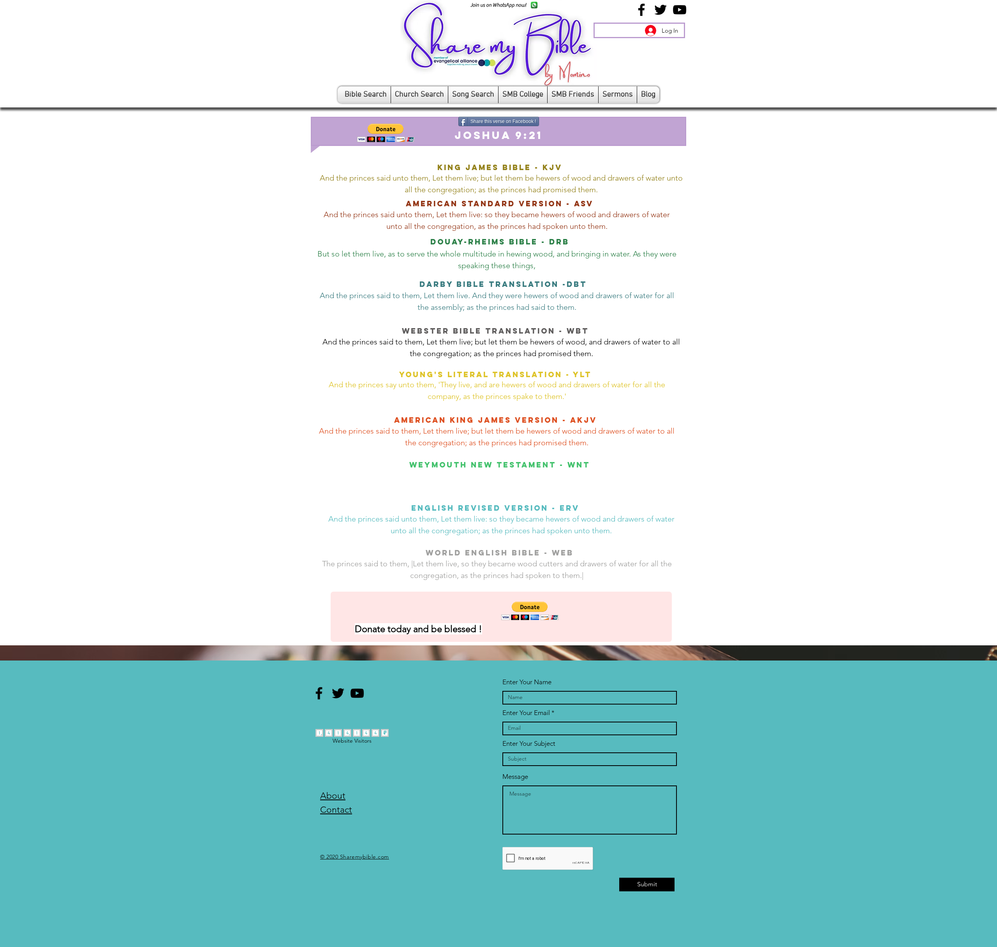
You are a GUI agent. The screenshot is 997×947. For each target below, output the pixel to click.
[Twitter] (660, 10)
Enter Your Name (526, 682)
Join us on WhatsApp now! (498, 5)
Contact (336, 810)
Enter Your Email (526, 713)
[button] (385, 133)
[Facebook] (641, 10)
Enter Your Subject (528, 743)
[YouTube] (679, 10)
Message (515, 776)
